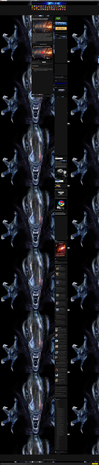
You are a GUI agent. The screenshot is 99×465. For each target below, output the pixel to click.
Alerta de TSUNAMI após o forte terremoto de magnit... (60, 429)
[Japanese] (59, 6)
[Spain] (49, 6)
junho (57, 441)
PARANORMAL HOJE (58, 280)
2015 (56, 448)
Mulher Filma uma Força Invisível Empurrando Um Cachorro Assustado (61, 389)
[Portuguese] (57, 6)
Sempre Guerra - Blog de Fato (60, 308)
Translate (61, 159)
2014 (56, 449)
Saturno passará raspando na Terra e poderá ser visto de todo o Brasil (62, 341)
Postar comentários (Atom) (43, 98)
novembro (58, 436)
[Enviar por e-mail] (42, 62)
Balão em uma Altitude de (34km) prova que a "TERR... (61, 414)
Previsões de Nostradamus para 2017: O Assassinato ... (60, 421)
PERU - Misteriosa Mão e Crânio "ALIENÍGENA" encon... (61, 409)
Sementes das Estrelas (59, 287)
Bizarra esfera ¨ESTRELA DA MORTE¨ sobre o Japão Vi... (60, 424)
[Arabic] (63, 6)
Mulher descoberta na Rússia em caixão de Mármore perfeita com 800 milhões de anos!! (62, 335)
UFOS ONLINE (58, 272)
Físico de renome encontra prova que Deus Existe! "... (61, 417)
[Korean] (61, 6)
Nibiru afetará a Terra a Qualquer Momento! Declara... (61, 433)
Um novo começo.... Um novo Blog (60, 321)
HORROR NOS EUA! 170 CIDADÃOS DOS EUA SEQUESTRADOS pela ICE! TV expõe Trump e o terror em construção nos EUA (62, 269)
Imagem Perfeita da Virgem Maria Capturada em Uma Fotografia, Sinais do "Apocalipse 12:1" (60, 396)
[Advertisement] (46, 12)
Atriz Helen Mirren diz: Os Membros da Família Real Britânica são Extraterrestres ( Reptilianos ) (62, 380)
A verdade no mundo (58, 320)
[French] (42, 6)
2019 (56, 403)
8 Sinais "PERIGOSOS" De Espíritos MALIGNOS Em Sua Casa (59, 393)
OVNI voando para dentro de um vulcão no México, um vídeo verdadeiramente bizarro (62, 295)
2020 (56, 402)
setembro (58, 438)
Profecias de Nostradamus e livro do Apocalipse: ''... (61, 416)
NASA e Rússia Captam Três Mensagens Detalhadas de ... (60, 431)
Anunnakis (57, 301)
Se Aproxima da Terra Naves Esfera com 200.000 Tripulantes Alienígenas (62, 374)
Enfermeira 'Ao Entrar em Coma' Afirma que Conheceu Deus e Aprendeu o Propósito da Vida (60, 391)
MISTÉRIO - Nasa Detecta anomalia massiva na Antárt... (60, 410)
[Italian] (51, 6)
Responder (35, 71)
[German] (47, 6)
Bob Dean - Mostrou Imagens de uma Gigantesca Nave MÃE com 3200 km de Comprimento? (62, 352)
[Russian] (55, 6)
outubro (58, 437)
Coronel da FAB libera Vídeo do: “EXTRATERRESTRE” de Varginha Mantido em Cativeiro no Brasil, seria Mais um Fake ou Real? (62, 363)
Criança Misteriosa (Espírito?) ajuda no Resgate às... (60, 434)
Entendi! (95, 463)
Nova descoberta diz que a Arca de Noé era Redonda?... (60, 419)
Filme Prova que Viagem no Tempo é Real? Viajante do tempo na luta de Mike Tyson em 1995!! (62, 369)
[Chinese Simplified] (66, 6)
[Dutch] (53, 6)
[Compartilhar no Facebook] (44, 62)
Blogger (55, 459)
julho (57, 440)
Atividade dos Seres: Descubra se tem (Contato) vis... (61, 428)
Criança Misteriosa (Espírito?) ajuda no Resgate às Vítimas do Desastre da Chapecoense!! (62, 329)
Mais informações (29, 463)
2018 (56, 404)
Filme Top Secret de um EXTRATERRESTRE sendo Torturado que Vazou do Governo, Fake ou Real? (60, 164)
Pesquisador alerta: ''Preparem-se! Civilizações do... (61, 422)
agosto (58, 439)
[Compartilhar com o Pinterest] (45, 62)
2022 (56, 401)
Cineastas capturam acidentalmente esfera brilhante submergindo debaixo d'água (60, 387)
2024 (56, 400)
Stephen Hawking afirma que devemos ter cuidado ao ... (60, 426)
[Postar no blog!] (43, 62)
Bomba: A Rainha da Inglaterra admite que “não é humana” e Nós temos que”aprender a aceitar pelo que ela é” (62, 346)
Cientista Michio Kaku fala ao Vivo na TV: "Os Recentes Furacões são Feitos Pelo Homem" (62, 357)
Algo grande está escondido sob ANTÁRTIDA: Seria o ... (60, 412)
